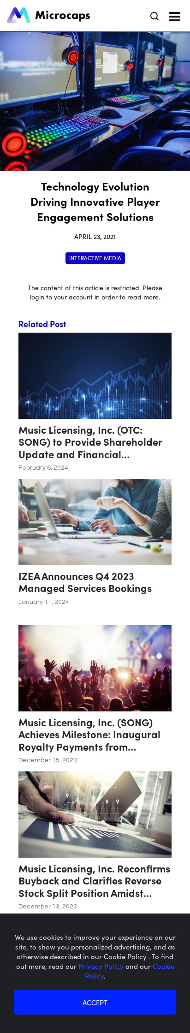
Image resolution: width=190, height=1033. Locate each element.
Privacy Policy (101, 966)
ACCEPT (95, 1002)
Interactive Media (95, 258)
